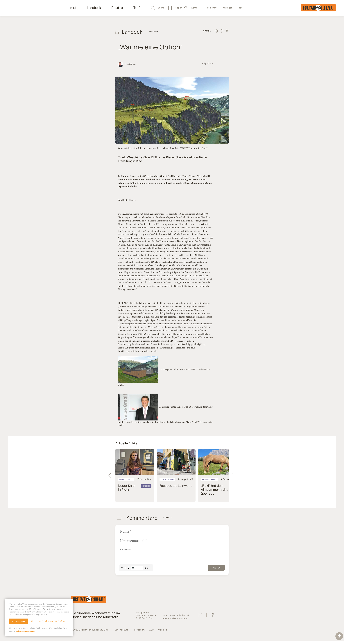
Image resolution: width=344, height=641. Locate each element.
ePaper (178, 7)
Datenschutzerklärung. (25, 631)
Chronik (153, 32)
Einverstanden (18, 621)
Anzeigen (228, 7)
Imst (73, 7)
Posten (216, 567)
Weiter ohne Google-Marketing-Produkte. (48, 621)
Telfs (137, 7)
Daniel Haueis (130, 64)
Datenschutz (121, 629)
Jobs (240, 7)
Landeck (94, 7)
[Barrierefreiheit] (339, 636)
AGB (151, 629)
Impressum (139, 629)
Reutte (117, 7)
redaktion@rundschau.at (176, 615)
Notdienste (212, 7)
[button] (234, 475)
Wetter (194, 7)
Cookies (162, 629)
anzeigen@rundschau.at (175, 618)
